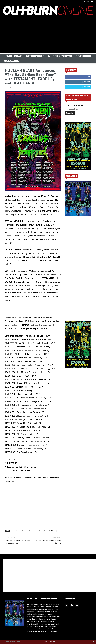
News (18, 56)
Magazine (11, 61)
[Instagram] (88, 1)
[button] (80, 1)
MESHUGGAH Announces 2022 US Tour (48, 541)
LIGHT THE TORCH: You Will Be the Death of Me (17, 541)
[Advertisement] (48, 36)
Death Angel (15, 531)
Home (7, 56)
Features (83, 56)
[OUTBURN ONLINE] (48, 11)
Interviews (35, 56)
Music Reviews (60, 56)
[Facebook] (84, 1)
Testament (32, 531)
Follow (87, 82)
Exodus (24, 531)
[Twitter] (92, 1)
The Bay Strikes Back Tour (47, 531)
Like (88, 77)
